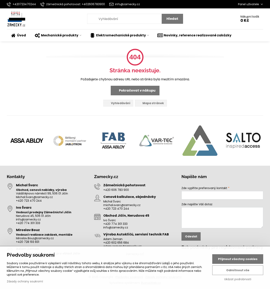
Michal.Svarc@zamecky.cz (34, 197)
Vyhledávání (120, 103)
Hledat (172, 18)
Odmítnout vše (237, 270)
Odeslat (191, 236)
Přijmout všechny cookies (237, 259)
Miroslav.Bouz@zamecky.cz (35, 238)
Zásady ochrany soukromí (25, 281)
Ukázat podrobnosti (237, 279)
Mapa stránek (153, 103)
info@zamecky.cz (28, 219)
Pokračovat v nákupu (136, 90)
